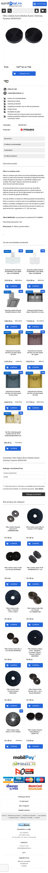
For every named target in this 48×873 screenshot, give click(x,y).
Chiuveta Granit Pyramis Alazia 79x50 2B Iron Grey (35, 311)
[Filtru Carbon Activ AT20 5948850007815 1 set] (35, 556)
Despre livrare (12, 109)
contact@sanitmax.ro (16, 93)
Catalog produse (24, 797)
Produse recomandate (12, 144)
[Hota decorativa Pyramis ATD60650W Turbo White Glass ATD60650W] (35, 257)
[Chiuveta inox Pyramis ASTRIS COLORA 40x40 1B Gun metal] (13, 380)
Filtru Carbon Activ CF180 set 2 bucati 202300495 (13, 568)
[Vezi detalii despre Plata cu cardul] (24, 790)
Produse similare (10, 156)
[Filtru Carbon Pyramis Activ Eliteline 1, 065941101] (35, 716)
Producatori (24, 801)
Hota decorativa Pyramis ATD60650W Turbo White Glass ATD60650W (35, 271)
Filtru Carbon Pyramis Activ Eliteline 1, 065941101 (35, 731)
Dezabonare (24, 863)
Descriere (8, 138)
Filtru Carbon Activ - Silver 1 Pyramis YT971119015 (13, 610)
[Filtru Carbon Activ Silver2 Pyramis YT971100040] (35, 516)
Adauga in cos (24, 73)
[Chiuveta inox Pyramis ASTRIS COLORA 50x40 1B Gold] (13, 338)
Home (4, 815)
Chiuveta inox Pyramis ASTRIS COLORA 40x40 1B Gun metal (13, 393)
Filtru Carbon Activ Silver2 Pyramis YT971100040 (35, 528)
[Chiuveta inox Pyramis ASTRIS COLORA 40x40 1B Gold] (35, 380)
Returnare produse (14, 101)
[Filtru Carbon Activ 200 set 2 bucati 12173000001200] (35, 597)
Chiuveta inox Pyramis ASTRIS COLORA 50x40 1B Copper (35, 352)
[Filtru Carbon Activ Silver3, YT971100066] (13, 719)
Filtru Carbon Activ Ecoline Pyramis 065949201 (13, 691)
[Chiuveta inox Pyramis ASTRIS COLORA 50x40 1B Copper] (35, 338)
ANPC (24, 853)
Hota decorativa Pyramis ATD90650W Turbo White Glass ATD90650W (13, 271)
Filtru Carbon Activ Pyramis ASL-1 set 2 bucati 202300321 (35, 691)
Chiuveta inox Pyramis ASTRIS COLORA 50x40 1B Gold (13, 352)
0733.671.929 (41, 4)
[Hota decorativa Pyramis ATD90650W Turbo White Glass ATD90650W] (13, 257)
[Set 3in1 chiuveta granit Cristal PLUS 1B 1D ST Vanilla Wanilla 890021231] (13, 418)
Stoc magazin (24, 806)
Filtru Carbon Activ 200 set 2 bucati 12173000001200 (35, 610)
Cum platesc (42, 815)
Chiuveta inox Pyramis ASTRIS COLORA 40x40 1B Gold (35, 393)
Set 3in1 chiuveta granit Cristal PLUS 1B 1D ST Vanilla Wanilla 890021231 (13, 433)
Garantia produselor (14, 104)
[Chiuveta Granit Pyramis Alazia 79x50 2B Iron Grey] (35, 296)
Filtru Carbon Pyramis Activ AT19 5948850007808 (13, 529)
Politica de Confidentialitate (17, 98)
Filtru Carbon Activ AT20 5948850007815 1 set (35, 568)
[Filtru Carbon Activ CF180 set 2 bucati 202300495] (13, 556)
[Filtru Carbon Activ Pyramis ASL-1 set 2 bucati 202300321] (35, 678)
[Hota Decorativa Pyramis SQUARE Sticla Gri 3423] (13, 299)
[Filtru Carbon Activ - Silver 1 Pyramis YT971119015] (13, 597)
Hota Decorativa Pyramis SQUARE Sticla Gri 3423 (13, 311)
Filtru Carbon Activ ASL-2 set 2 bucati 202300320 (13, 650)
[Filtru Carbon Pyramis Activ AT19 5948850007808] (13, 516)
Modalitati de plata (14, 112)
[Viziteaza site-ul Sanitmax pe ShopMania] (24, 826)
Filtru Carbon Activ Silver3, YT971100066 (13, 731)
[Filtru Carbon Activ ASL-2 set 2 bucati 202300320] (13, 638)
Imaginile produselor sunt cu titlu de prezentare (23, 106)
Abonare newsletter (24, 861)
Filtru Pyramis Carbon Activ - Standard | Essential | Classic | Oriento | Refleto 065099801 (35, 652)
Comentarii (8, 150)
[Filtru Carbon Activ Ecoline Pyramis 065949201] (13, 678)
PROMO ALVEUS (24, 810)
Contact (37, 817)
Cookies (24, 866)
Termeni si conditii (26, 817)
